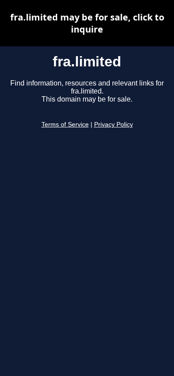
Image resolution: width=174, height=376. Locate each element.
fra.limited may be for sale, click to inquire (87, 23)
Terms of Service (65, 124)
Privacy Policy (113, 124)
